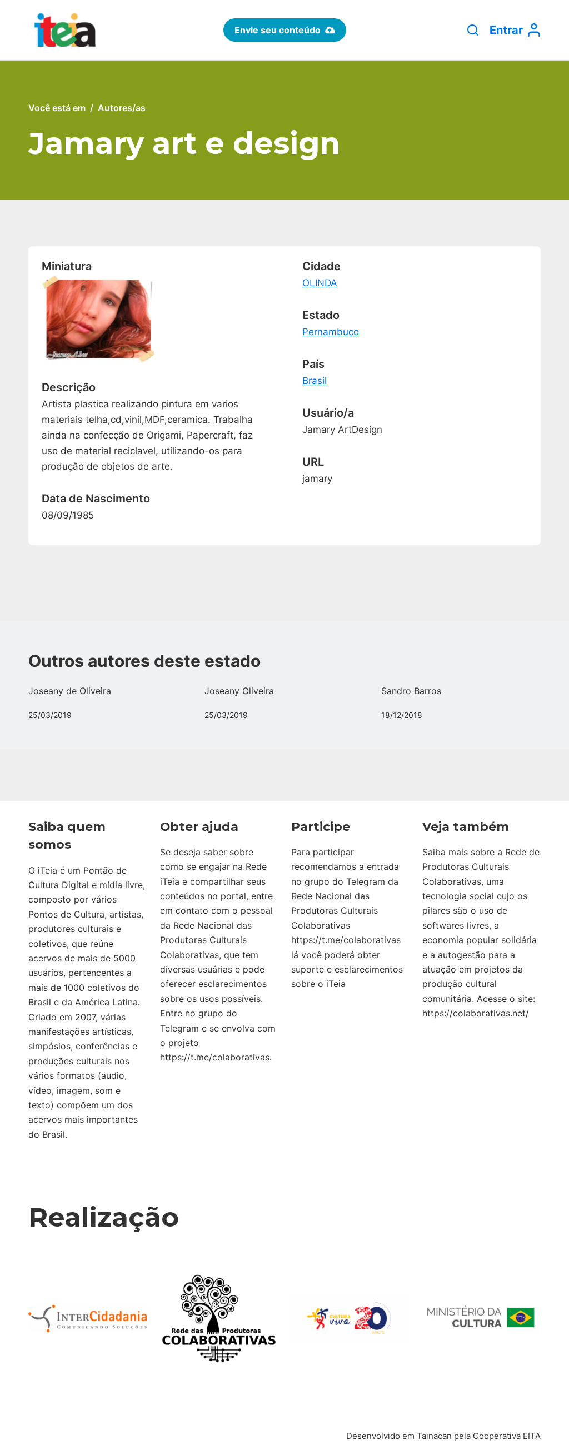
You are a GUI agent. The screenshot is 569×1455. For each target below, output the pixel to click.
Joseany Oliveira (239, 690)
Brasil (314, 380)
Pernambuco (330, 331)
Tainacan (434, 1436)
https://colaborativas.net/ (475, 1013)
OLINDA (319, 282)
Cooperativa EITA (507, 1436)
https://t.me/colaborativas (214, 1057)
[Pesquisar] (472, 30)
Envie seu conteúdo (277, 30)
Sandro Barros (411, 690)
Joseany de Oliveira (69, 690)
